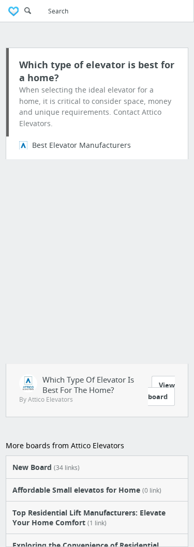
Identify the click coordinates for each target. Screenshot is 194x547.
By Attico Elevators (46, 399)
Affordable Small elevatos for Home (86, 490)
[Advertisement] (97, 261)
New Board (46, 467)
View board (161, 391)
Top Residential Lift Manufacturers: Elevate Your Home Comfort (89, 517)
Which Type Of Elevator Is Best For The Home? (88, 384)
